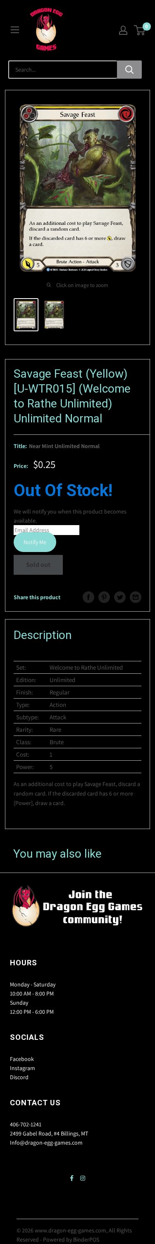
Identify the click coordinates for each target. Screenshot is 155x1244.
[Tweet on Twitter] (120, 597)
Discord (19, 1077)
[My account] (123, 30)
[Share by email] (135, 597)
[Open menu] (14, 30)
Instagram (22, 1068)
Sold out (38, 564)
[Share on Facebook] (88, 597)
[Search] (129, 69)
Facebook (22, 1059)
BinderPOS (86, 1239)
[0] (140, 30)
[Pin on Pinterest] (104, 597)
